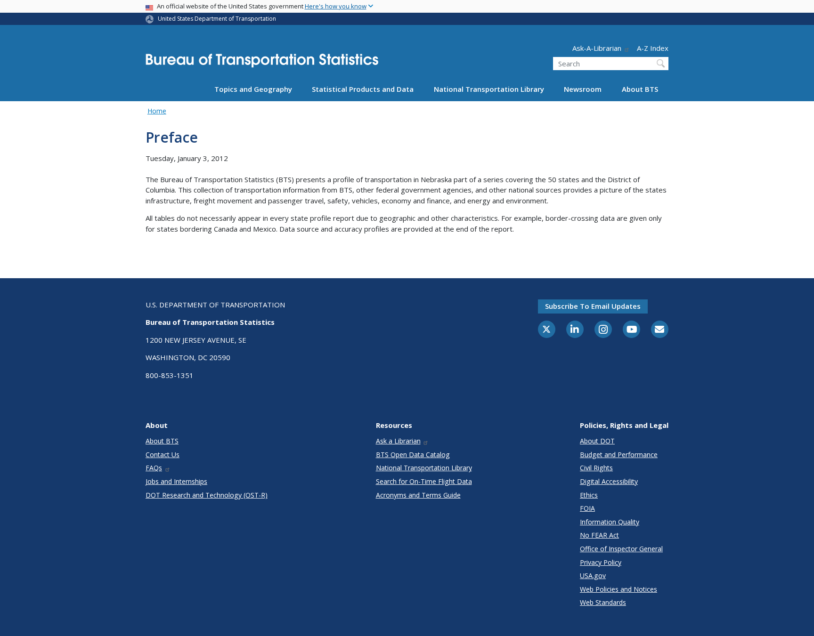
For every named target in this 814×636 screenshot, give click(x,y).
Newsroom (583, 89)
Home (156, 110)
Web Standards (603, 602)
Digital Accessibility (609, 481)
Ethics (589, 495)
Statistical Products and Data (363, 89)
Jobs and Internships (176, 481)
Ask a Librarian (398, 440)
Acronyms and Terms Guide (418, 495)
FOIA (587, 508)
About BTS (640, 89)
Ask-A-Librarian (596, 48)
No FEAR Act (599, 535)
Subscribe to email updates (593, 306)
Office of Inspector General (621, 548)
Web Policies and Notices (618, 589)
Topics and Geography (253, 89)
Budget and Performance (619, 454)
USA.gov (593, 575)
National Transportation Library (489, 89)
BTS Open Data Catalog (413, 454)
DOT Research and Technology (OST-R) (207, 495)
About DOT (597, 440)
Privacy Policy (600, 562)
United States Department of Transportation (217, 19)
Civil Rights (596, 467)
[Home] (262, 63)
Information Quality (609, 521)
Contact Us (162, 454)
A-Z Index (652, 48)
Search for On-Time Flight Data (424, 481)
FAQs (154, 467)
